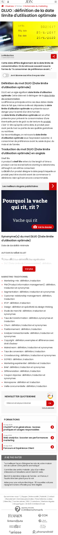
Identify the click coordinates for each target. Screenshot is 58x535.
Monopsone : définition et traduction (22, 382)
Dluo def (8, 259)
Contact (51, 496)
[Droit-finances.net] (43, 521)
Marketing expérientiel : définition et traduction (27, 363)
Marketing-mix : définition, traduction (22, 281)
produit (47, 121)
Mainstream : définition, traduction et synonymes (28, 347)
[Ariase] (15, 532)
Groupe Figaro (18, 504)
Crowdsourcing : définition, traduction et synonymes (30, 355)
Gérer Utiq (7, 501)
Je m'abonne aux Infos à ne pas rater (28, 75)
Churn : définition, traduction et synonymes (25, 325)
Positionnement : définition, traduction (23, 329)
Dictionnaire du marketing (35, 6)
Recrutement (11, 499)
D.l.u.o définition (20, 259)
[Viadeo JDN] (43, 526)
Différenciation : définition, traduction (22, 371)
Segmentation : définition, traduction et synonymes (29, 292)
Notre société (34, 496)
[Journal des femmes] (15, 515)
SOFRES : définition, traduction (18, 359)
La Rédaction (7, 55)
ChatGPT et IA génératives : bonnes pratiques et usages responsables (21, 427)
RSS (28, 501)
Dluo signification (36, 259)
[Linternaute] (15, 521)
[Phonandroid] (43, 532)
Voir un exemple (48, 408)
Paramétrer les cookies (43, 499)
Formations (12, 419)
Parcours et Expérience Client (18, 447)
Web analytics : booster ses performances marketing (25, 438)
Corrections (35, 501)
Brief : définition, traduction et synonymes (24, 367)
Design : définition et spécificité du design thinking (28, 307)
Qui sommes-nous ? (12, 496)
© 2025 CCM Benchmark (35, 504)
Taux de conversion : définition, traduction (24, 351)
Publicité (43, 496)
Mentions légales (47, 501)
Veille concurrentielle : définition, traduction (25, 386)
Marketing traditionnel (14, 277)
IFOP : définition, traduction (17, 303)
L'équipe (24, 496)
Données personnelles (25, 499)
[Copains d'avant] (15, 526)
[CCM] (43, 515)
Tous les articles (19, 501)
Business (10, 6)
